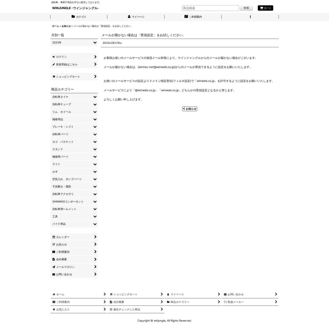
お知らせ (191, 108)
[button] (250, 17)
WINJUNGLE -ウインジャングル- (75, 8)
